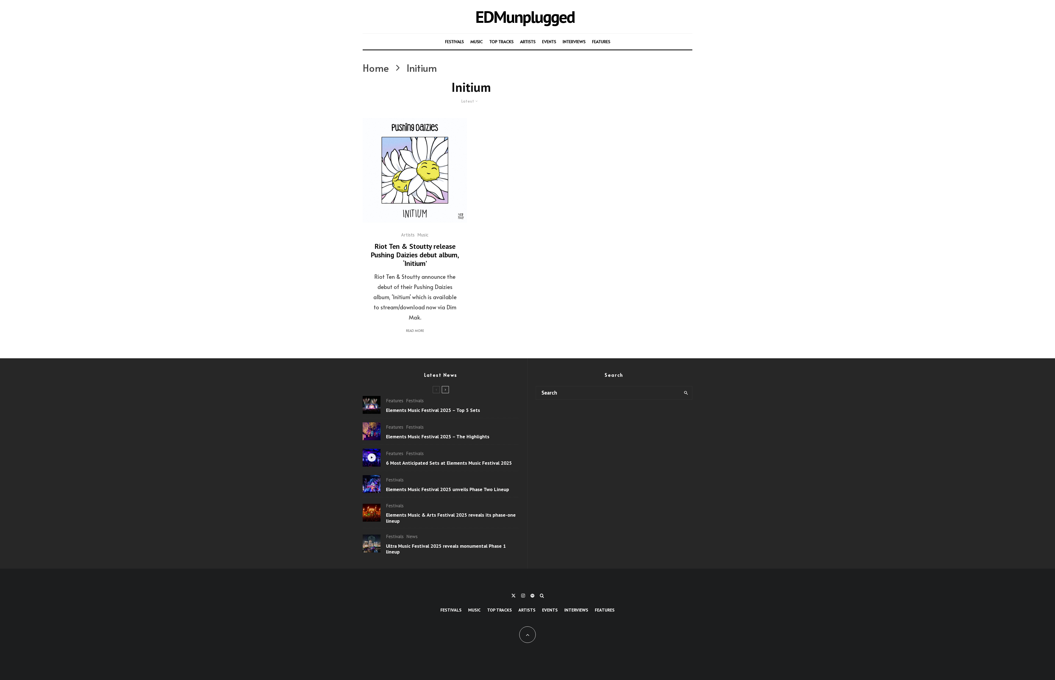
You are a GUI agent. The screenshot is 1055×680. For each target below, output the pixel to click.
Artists (527, 41)
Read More (415, 330)
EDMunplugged (524, 16)
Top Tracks (501, 41)
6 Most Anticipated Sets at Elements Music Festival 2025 (449, 463)
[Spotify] (532, 595)
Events (549, 41)
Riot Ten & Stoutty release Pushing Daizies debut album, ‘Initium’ (415, 255)
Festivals (454, 41)
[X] (513, 595)
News (412, 536)
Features (601, 41)
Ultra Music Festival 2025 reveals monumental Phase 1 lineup (446, 549)
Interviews (574, 41)
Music (476, 41)
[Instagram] (523, 595)
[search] (686, 393)
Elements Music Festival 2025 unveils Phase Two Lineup (447, 489)
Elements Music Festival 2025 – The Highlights (437, 437)
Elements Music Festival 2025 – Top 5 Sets (433, 410)
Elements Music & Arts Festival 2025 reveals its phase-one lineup (451, 518)
